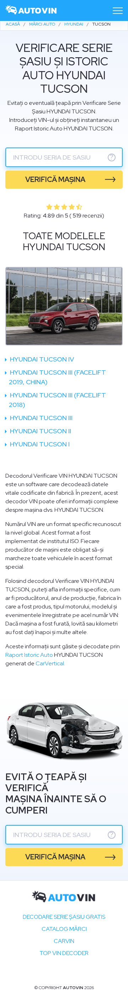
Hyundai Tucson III (41, 418)
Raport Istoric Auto (29, 655)
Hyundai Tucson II (40, 431)
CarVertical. (50, 663)
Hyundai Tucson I (39, 444)
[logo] (31, 10)
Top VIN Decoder (64, 953)
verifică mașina (55, 179)
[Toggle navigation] (118, 10)
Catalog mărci (64, 929)
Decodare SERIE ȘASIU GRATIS (64, 917)
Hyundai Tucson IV (41, 359)
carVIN (64, 941)
